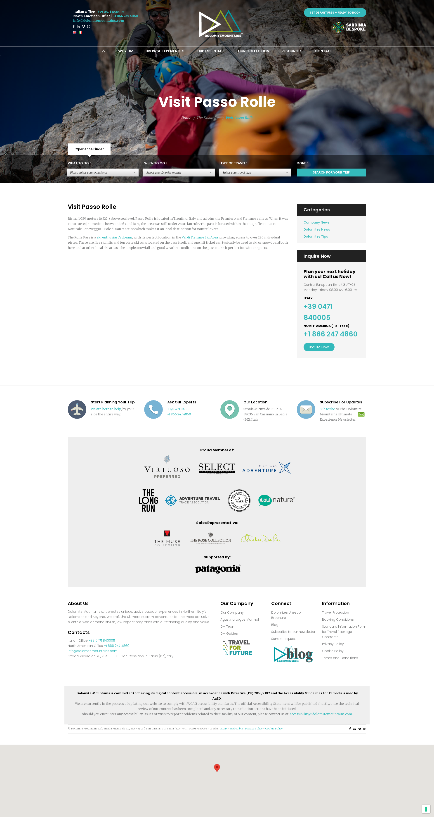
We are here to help (106, 409)
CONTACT (324, 51)
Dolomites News (317, 229)
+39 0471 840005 (111, 12)
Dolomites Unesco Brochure (286, 615)
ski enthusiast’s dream (114, 237)
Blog (274, 624)
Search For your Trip (331, 172)
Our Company (232, 612)
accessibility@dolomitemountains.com (321, 714)
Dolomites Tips (316, 236)
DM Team (228, 626)
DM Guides (229, 633)
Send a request (283, 638)
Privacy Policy (333, 644)
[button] (217, 768)
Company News (317, 222)
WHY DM (125, 51)
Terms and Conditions (340, 658)
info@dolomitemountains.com (98, 21)
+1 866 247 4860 (125, 16)
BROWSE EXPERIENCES (165, 51)
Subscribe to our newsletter (293, 631)
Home (186, 118)
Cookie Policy (333, 651)
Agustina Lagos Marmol (239, 619)
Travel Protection (335, 612)
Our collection (253, 51)
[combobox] (103, 172)
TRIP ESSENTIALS (211, 51)
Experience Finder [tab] (89, 149)
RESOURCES (291, 51)
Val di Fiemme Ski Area (200, 237)
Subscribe (327, 409)
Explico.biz (236, 728)
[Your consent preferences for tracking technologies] (426, 809)
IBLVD (223, 728)
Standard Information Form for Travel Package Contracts (344, 631)
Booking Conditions (338, 619)
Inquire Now (319, 347)
